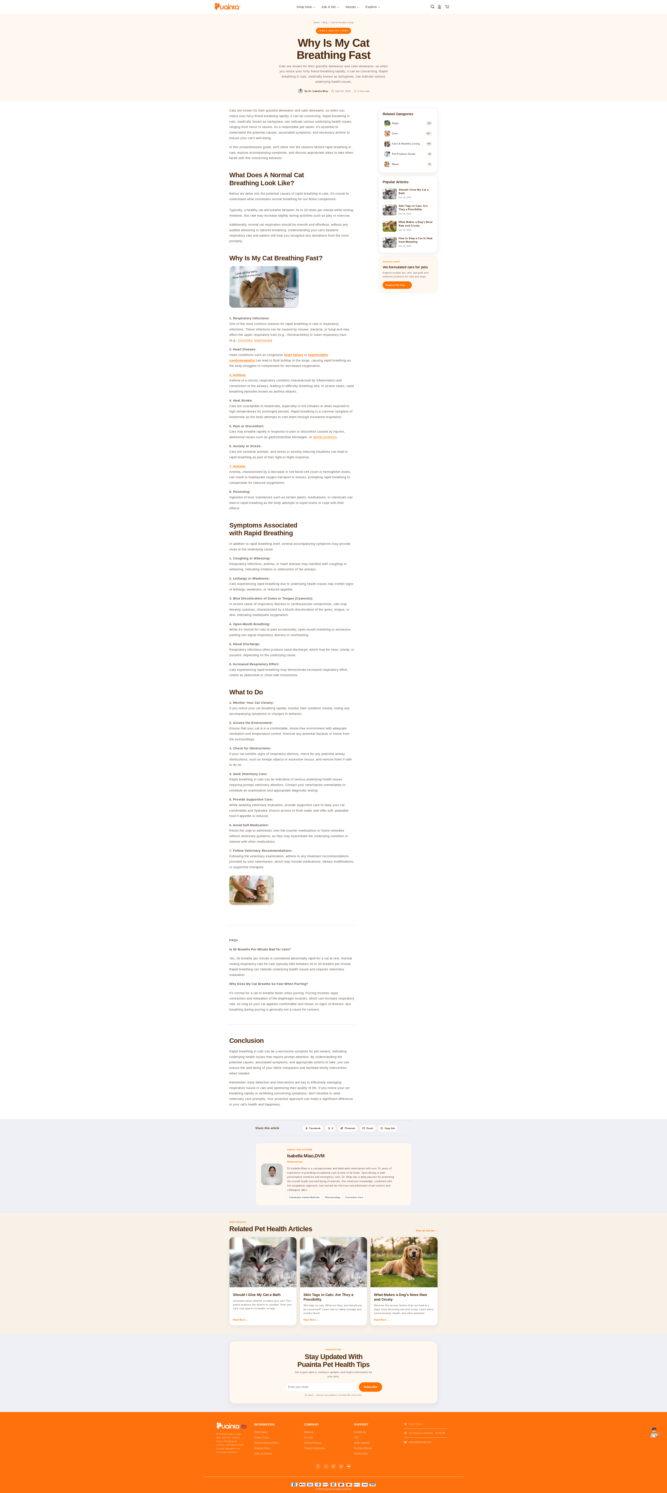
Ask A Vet (329, 7)
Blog (325, 22)
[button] (447, 7)
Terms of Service (263, 1453)
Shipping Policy (262, 1448)
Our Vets (308, 1437)
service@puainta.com (420, 1442)
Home (317, 22)
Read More (241, 1319)
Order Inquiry (261, 1432)
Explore (371, 7)
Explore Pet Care (397, 285)
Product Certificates (314, 1448)
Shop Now (304, 7)
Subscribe (370, 1386)
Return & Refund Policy (266, 1442)
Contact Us (360, 1432)
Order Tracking (362, 1442)
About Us (309, 1432)
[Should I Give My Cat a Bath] (263, 1262)
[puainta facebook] (318, 1466)
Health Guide (361, 1453)
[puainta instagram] (333, 1466)
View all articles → (427, 1230)
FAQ (356, 1437)
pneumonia (262, 340)
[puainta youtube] (348, 1466)
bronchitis (245, 340)
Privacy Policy (261, 1437)
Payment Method (363, 1448)
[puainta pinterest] (325, 1466)
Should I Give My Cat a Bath (257, 1295)
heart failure (293, 355)
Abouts (350, 7)
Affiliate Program (313, 1442)
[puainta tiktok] (341, 1466)
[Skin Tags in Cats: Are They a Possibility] (333, 1262)
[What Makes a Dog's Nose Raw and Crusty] (404, 1262)
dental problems (325, 437)
